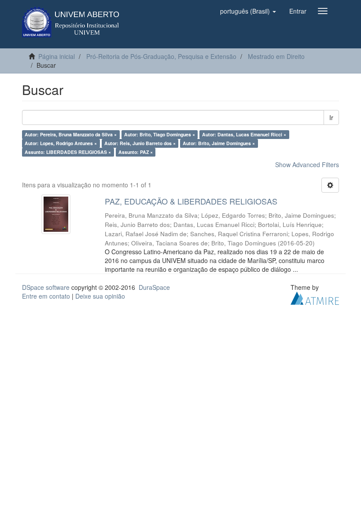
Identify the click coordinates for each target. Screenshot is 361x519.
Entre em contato (46, 296)
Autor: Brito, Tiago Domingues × (159, 134)
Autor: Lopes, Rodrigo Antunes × (61, 143)
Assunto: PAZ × (135, 152)
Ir (331, 117)
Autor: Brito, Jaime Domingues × (219, 143)
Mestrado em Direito (276, 56)
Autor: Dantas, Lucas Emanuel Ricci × (244, 134)
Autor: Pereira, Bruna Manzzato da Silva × (71, 134)
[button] (248, 11)
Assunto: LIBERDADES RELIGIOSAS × (68, 152)
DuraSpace (154, 287)
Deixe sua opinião (100, 296)
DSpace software (46, 287)
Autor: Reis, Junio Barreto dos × (140, 143)
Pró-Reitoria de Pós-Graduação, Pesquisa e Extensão (161, 56)
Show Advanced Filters (307, 164)
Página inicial (56, 56)
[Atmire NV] (315, 296)
